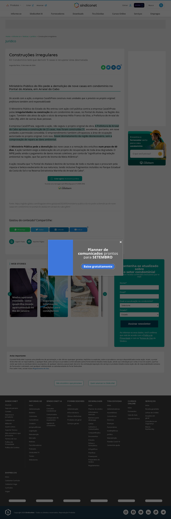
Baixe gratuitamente (98, 266)
